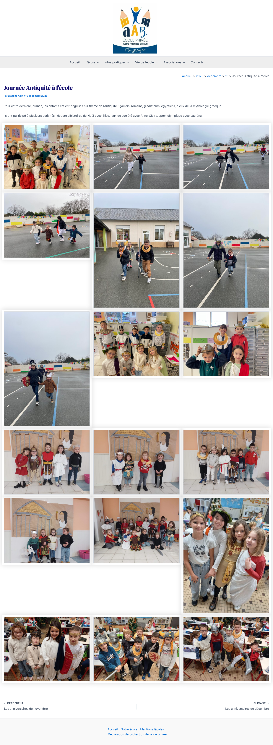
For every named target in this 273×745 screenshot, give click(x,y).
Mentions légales (152, 729)
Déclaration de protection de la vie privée (137, 734)
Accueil (74, 62)
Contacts (197, 62)
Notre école (129, 729)
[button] (97, 62)
